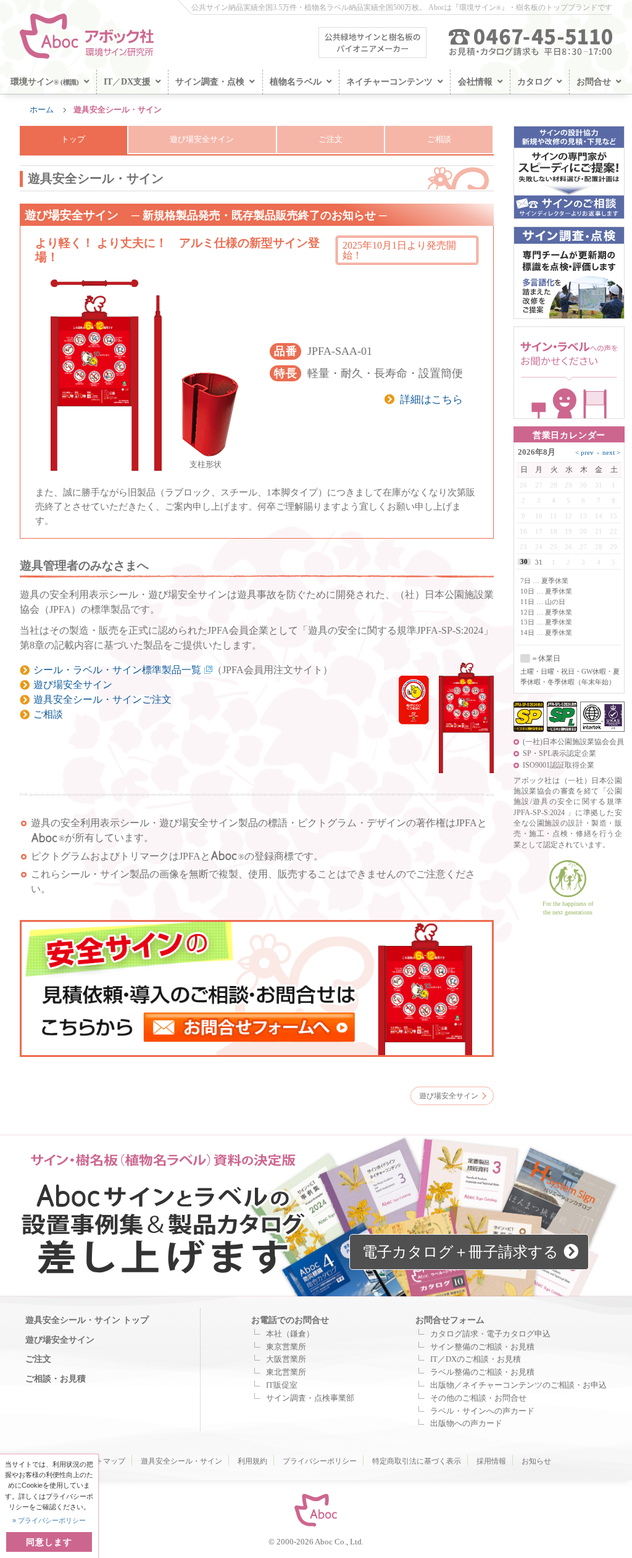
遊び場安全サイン (202, 139)
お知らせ (536, 1461)
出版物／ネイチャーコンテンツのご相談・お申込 (518, 1385)
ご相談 (439, 139)
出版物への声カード (466, 1423)
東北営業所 (286, 1372)
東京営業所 (286, 1347)
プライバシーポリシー (320, 1461)
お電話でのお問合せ (290, 1320)
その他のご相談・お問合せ (478, 1398)
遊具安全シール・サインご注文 (102, 699)
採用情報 (491, 1461)
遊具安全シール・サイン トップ (87, 1320)
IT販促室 (281, 1385)
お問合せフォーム (449, 1320)
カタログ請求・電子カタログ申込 (490, 1334)
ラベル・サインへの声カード (482, 1411)
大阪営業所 (286, 1359)
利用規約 (252, 1461)
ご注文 (330, 139)
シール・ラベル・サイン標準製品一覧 (117, 670)
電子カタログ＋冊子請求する (460, 1252)
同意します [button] (49, 1542)
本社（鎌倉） (290, 1334)
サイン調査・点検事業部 (310, 1398)
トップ (73, 139)
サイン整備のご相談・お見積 (482, 1347)
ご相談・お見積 (55, 1378)
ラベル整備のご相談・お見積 (482, 1372)
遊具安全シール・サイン (181, 1461)
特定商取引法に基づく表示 (416, 1461)
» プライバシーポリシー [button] (49, 1520)
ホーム (42, 110)
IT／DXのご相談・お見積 (475, 1359)
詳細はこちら (431, 399)
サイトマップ (103, 1461)
